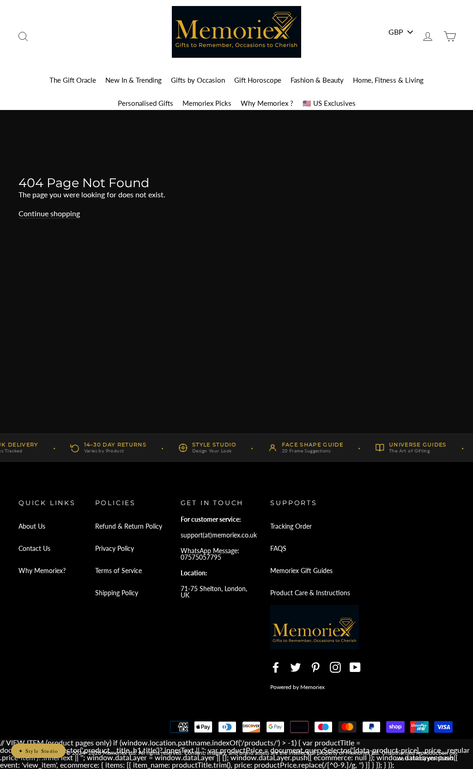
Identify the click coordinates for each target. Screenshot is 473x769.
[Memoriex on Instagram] (335, 667)
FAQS (278, 548)
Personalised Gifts (145, 103)
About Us (31, 526)
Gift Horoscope (257, 80)
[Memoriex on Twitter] (295, 667)
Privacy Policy (114, 548)
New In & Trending (133, 80)
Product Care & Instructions (310, 593)
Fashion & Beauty (317, 80)
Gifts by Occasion (198, 80)
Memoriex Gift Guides (301, 570)
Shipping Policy (116, 593)
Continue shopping (49, 213)
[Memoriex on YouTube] (355, 667)
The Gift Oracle (72, 80)
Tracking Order (291, 526)
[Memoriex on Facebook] (275, 667)
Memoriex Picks (206, 103)
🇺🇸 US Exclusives (329, 103)
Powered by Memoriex (297, 687)
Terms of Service (118, 570)
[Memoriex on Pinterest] (315, 667)
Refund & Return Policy (128, 526)
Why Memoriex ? (267, 103)
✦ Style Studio (38, 750)
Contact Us (34, 548)
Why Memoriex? (42, 570)
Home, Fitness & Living (388, 80)
